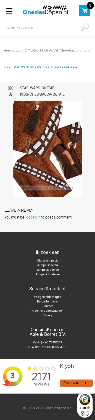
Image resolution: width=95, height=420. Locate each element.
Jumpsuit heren (47, 265)
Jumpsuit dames (47, 269)
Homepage (13, 50)
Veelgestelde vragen (47, 297)
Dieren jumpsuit (47, 260)
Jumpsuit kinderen (47, 274)
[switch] (85, 413)
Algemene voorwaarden (47, 310)
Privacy (47, 315)
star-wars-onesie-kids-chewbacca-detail (46, 66)
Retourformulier (47, 301)
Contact (47, 306)
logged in (32, 217)
